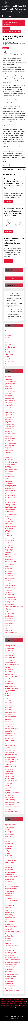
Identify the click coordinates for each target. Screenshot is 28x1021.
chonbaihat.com (9, 738)
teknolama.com (9, 881)
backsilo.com (8, 941)
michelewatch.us (9, 659)
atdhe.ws (7, 756)
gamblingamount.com (10, 976)
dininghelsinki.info (9, 512)
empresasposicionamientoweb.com (14, 606)
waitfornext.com (9, 537)
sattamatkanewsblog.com (11, 957)
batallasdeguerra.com (10, 712)
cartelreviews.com (9, 445)
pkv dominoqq (8, 335)
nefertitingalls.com (9, 398)
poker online (23, 1005)
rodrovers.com (8, 457)
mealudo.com (8, 922)
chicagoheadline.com (10, 384)
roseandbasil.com (9, 752)
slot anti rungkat (22, 1003)
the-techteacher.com (10, 597)
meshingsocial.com (10, 912)
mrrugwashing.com (9, 935)
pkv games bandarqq (10, 347)
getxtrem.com (8, 909)
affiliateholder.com (9, 992)
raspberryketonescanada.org (12, 577)
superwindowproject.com (11, 780)
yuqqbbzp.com (8, 466)
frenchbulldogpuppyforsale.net (12, 802)
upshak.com (8, 940)
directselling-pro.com (10, 621)
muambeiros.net (9, 735)
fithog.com (7, 747)
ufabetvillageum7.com (10, 500)
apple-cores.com (9, 790)
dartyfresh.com (8, 414)
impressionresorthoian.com (12, 945)
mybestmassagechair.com (11, 761)
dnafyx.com (8, 421)
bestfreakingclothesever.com (12, 947)
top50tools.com (8, 692)
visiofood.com (8, 557)
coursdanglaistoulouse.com (12, 653)
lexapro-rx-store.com (10, 799)
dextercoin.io (8, 809)
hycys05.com (8, 898)
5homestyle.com (9, 813)
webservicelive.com (10, 634)
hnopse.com (8, 980)
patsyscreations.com (10, 400)
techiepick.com (8, 568)
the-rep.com (8, 693)
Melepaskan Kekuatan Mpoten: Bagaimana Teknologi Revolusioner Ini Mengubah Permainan (14, 213)
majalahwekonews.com (11, 826)
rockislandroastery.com (11, 620)
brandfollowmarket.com (11, 964)
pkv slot (7, 337)
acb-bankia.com (9, 936)
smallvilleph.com (9, 709)
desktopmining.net (9, 795)
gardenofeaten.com (9, 897)
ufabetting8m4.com (9, 493)
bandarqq (18, 999)
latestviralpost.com (9, 891)
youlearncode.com (9, 428)
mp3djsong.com (9, 652)
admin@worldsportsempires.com (9, 43)
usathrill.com (8, 580)
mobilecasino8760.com (10, 766)
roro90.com (7, 838)
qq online (7, 333)
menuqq (3, 999)
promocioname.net (9, 724)
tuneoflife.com (8, 988)
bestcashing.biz (9, 730)
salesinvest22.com (9, 551)
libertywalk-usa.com (10, 647)
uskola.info (7, 533)
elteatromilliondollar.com (11, 874)
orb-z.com (7, 884)
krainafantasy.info (9, 843)
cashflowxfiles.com (9, 905)
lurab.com (7, 625)
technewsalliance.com (10, 526)
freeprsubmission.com (10, 561)
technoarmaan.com (10, 604)
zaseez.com (8, 393)
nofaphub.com (8, 397)
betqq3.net (7, 768)
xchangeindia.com (9, 592)
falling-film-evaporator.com (11, 948)
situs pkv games (10, 999)
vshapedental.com (9, 582)
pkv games (7, 332)
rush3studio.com (9, 836)
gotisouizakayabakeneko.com (12, 864)
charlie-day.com (9, 924)
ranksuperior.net (9, 971)
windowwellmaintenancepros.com (13, 990)
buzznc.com (8, 609)
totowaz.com (8, 960)
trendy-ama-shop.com (10, 554)
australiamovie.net (9, 648)
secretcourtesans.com (10, 381)
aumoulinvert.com (9, 776)
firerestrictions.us (9, 731)
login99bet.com (8, 379)
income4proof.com (9, 402)
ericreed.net (8, 762)
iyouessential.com (9, 424)
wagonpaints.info (9, 535)
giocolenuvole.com (9, 423)
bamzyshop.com (9, 570)
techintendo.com (9, 440)
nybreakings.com (9, 587)
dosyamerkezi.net (9, 679)
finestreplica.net (9, 518)
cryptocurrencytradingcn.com (12, 959)
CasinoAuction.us (9, 771)
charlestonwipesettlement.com (12, 962)
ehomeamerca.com (10, 438)
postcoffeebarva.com (10, 872)
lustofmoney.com (9, 983)
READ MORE (9, 202)
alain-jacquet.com (9, 862)
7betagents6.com (9, 467)
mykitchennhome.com (10, 775)
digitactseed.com (9, 450)
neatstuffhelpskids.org (10, 716)
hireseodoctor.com (9, 476)
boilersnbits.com (9, 890)
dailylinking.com (9, 419)
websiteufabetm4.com (10, 507)
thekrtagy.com (8, 590)
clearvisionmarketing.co (11, 538)
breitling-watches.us (10, 662)
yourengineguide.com (10, 585)
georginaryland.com (10, 750)
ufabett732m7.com (9, 556)
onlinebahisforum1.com (10, 383)
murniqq (12, 1005)
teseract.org (8, 552)
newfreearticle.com (9, 893)
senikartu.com (8, 846)
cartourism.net (8, 788)
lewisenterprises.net (10, 416)
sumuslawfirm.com (9, 950)
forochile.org (8, 719)
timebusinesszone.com (10, 985)
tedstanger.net (8, 530)
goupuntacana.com (9, 390)
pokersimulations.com (10, 483)
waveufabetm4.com (10, 504)
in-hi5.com (7, 841)
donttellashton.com (9, 834)
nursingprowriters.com (10, 952)
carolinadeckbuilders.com (11, 688)
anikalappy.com (9, 511)
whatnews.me (8, 542)
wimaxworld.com (9, 726)
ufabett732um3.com (10, 532)
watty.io (6, 850)
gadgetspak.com (9, 473)
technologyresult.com (10, 433)
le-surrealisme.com (9, 681)
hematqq (17, 1005)
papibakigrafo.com (9, 781)
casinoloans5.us (9, 769)
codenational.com (9, 616)
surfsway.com (8, 447)
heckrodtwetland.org (10, 757)
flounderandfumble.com (11, 519)
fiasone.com (8, 919)
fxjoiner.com (8, 611)
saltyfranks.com (9, 695)
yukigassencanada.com (11, 462)
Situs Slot (6, 28)
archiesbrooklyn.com (10, 733)
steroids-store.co (9, 743)
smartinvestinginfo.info (10, 525)
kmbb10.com (8, 907)
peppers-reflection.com (10, 986)
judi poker (7, 342)
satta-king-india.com (10, 461)
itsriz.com (7, 853)
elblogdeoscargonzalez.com (12, 740)
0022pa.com (8, 700)
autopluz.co (7, 667)
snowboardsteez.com (10, 902)
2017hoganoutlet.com (10, 827)
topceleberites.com (9, 492)
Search (8, 270)
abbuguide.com (8, 431)
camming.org (8, 386)
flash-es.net (8, 938)
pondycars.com (9, 571)
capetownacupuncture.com (11, 857)
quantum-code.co (9, 540)
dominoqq (7, 351)
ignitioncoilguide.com (10, 627)
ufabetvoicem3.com (10, 502)
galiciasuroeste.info (9, 711)
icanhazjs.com (8, 783)
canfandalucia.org (9, 583)
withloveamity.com (9, 426)
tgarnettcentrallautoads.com (12, 664)
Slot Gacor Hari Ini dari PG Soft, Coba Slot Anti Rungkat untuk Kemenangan (14, 9)
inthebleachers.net (9, 797)
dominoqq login (5, 1001)
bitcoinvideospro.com (10, 858)
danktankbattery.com (10, 921)
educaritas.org (8, 404)
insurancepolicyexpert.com (11, 685)
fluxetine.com (8, 764)
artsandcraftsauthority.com (11, 632)
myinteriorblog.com (9, 564)
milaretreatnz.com (9, 705)
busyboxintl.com (9, 869)
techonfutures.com (9, 573)
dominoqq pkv (8, 359)
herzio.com (7, 839)
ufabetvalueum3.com (10, 497)
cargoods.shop (8, 855)
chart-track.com (9, 721)
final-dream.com (9, 544)
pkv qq (6, 349)
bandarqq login (5, 1005)
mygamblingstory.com (10, 824)
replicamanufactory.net (10, 485)
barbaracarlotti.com (9, 794)
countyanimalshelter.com (11, 967)
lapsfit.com (7, 478)
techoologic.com (9, 575)
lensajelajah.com (9, 405)
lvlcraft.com (8, 452)
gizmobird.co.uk (9, 650)
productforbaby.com (10, 883)
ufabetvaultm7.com (9, 499)
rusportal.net (8, 848)
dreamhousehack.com (10, 595)
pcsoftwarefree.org (9, 417)
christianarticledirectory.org (11, 811)
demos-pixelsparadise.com (11, 672)
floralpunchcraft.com (10, 917)
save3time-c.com (9, 669)
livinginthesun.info (9, 852)
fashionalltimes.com (10, 601)
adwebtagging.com (9, 969)
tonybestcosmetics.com (11, 608)
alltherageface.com (9, 615)
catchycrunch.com (9, 395)
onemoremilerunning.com (11, 900)
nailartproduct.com (9, 448)
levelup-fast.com (9, 480)
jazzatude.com (8, 698)
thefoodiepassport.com (10, 778)
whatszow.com (8, 436)
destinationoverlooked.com (11, 974)
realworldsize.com (9, 879)
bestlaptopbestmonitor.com (11, 749)
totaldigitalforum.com (10, 602)
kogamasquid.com (9, 804)
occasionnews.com (10, 981)
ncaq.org (7, 409)
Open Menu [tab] (8, 16)
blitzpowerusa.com (9, 895)
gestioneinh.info (9, 547)
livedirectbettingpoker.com (11, 926)
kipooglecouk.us (9, 773)
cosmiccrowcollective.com (11, 860)
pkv (6, 330)
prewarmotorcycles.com (11, 676)
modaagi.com (8, 707)
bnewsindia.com (9, 566)
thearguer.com (8, 914)
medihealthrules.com (10, 578)
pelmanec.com (8, 829)
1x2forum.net (8, 378)
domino (6, 363)
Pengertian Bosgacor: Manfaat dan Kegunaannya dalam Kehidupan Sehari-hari (14, 305)
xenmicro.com (8, 410)
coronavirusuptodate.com (11, 469)
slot (8, 165)
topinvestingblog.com (10, 690)
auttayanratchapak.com (11, 871)
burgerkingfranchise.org (11, 876)
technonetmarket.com (10, 528)
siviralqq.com (8, 943)
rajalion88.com (8, 388)
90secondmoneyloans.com (11, 454)
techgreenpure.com (10, 442)
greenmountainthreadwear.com (12, 954)
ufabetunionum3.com (10, 495)
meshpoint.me (8, 865)
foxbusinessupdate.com (11, 928)
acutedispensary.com (10, 955)
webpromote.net (9, 742)
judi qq (6, 339)
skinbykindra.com (9, 613)
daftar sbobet (8, 344)
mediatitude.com (9, 674)
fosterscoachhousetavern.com (12, 886)
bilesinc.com (8, 704)
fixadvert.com (8, 666)
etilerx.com (7, 516)
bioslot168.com (8, 630)
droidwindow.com (9, 559)
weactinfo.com (8, 910)
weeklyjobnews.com (10, 966)
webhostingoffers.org (10, 435)
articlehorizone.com (10, 464)
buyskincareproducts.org (11, 800)
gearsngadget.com (9, 474)
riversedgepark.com (10, 391)
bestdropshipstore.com (10, 443)
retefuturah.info (8, 523)
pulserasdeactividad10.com (12, 792)
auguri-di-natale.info (10, 657)
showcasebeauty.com (10, 683)
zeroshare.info (8, 702)
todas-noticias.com (9, 845)
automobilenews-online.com (12, 599)
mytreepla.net (8, 481)
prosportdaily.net (9, 549)
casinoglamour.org (9, 807)
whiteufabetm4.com (10, 509)
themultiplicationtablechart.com (12, 806)
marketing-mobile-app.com (11, 916)
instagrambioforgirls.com (11, 903)
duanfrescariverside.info (11, 514)
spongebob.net (8, 867)
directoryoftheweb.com (10, 832)
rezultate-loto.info (9, 487)
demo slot (7, 352)
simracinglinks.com (10, 678)
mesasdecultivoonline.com (11, 888)
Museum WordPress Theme (13, 1016)
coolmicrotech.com (9, 594)
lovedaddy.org (8, 929)
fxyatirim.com (8, 429)
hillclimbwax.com (9, 978)
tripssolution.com (9, 459)
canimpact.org (8, 785)
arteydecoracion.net (10, 745)
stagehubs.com (9, 376)
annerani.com (8, 697)
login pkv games (9, 340)
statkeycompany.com (10, 686)
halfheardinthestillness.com (11, 759)
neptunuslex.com (9, 655)
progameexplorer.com (10, 618)
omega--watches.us (10, 660)
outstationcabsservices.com (12, 589)
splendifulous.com (9, 488)
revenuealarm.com (9, 623)
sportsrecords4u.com (10, 490)
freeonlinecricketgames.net (11, 728)
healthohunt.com (9, 521)
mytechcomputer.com (10, 628)
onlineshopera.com (9, 412)
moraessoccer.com (10, 717)
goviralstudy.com (9, 787)
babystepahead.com (10, 973)
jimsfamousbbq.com (10, 645)
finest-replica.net (9, 545)
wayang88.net (8, 506)
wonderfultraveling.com (10, 723)
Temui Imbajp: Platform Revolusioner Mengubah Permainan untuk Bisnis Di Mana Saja (13, 183)
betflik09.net (8, 407)
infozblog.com (8, 737)
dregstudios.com (9, 714)
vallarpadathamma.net (10, 877)
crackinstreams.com (10, 471)
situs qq (7, 346)
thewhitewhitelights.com (11, 754)
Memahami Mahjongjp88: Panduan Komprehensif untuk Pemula (13, 316)
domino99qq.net (9, 831)
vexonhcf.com (8, 671)
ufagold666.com (9, 563)
